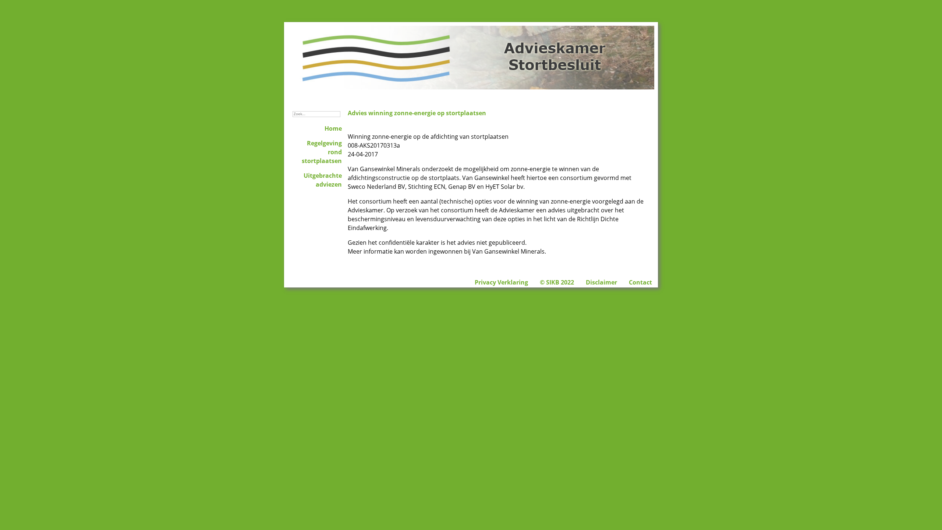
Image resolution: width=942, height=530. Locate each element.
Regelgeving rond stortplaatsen (322, 152)
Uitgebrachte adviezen (323, 180)
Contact (640, 282)
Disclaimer (601, 282)
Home (333, 128)
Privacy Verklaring (501, 282)
